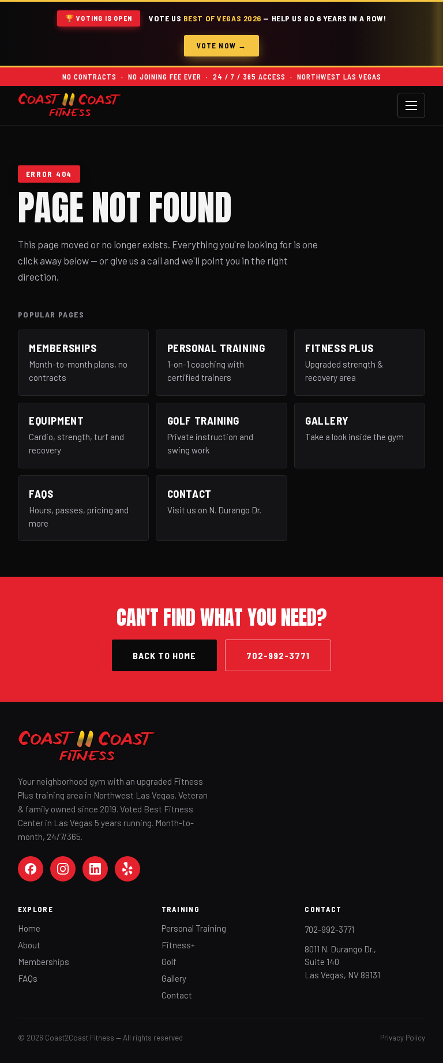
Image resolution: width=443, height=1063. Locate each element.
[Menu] (411, 105)
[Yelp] (127, 869)
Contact (177, 995)
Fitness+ (178, 945)
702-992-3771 (278, 655)
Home (29, 928)
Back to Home (164, 655)
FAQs (27, 978)
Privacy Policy (402, 1037)
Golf (169, 961)
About (29, 945)
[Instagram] (63, 869)
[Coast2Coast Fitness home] (70, 105)
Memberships (43, 961)
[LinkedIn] (95, 869)
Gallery (174, 978)
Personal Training (194, 928)
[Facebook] (30, 869)
